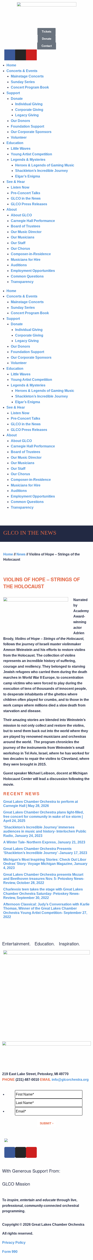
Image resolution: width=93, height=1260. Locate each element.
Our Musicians (22, 237)
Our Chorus (20, 248)
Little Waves (20, 148)
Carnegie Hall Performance (33, 221)
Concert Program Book (30, 87)
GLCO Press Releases (29, 204)
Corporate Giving (29, 110)
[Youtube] (31, 54)
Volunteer (19, 137)
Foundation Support (27, 126)
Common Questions (27, 276)
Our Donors (20, 121)
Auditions (19, 265)
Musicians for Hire (25, 259)
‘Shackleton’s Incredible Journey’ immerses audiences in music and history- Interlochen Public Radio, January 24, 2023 (44, 831)
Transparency (22, 282)
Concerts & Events (21, 71)
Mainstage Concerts (27, 76)
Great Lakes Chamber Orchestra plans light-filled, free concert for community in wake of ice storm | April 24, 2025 (43, 816)
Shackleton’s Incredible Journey (41, 170)
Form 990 (10, 1251)
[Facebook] (9, 54)
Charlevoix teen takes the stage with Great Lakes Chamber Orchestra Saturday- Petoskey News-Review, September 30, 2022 (43, 893)
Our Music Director (26, 232)
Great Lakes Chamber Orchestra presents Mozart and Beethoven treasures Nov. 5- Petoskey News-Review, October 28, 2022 (43, 879)
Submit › (46, 1123)
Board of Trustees (25, 226)
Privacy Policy (14, 1242)
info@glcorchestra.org (70, 1079)
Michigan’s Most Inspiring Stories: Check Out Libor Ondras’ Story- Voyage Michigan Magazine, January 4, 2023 (45, 864)
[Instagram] (20, 54)
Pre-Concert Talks (25, 193)
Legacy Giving (27, 115)
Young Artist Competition (31, 154)
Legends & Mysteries (28, 159)
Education (14, 143)
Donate (17, 98)
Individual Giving (29, 104)
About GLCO (21, 215)
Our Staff (18, 243)
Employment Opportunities (33, 271)
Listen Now (20, 187)
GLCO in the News (26, 198)
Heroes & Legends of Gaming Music (44, 165)
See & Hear (15, 182)
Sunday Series (23, 82)
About (11, 209)
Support (13, 93)
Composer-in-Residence (31, 254)
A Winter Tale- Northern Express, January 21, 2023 (44, 842)
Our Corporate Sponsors (31, 132)
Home (11, 65)
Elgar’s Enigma (27, 176)
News (21, 554)
